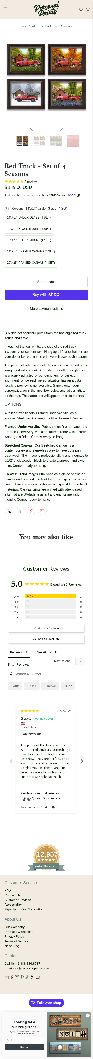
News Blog (12, 946)
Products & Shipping (19, 931)
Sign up (24, 1047)
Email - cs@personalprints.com (27, 968)
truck (31, 686)
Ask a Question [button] (48, 639)
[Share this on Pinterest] (31, 511)
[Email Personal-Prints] (7, 978)
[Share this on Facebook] (20, 511)
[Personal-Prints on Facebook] (12, 978)
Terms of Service (16, 941)
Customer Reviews (18, 900)
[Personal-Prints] (46, 9)
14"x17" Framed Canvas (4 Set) (31, 251)
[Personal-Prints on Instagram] (17, 978)
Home (24, 26)
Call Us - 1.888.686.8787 (22, 963)
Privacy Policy (14, 936)
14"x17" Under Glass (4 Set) (29, 217)
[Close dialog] (88, 1015)
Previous (11, 758)
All (33, 26)
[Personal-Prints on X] (32, 978)
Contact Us (12, 895)
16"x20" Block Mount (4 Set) (29, 240)
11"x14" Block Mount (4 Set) (29, 228)
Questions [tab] (44, 652)
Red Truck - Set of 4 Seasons (40, 793)
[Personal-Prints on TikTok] (27, 978)
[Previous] (33, 128)
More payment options (46, 308)
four (15, 686)
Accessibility (13, 904)
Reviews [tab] (16, 652)
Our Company (15, 927)
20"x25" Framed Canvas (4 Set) (31, 262)
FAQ (8, 890)
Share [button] (30, 800)
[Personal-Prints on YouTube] (38, 978)
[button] (87, 9)
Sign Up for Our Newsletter (24, 909)
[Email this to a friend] (42, 511)
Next (81, 758)
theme (50, 686)
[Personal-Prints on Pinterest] (22, 978)
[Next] (59, 128)
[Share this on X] (9, 511)
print (68, 686)
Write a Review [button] (48, 628)
